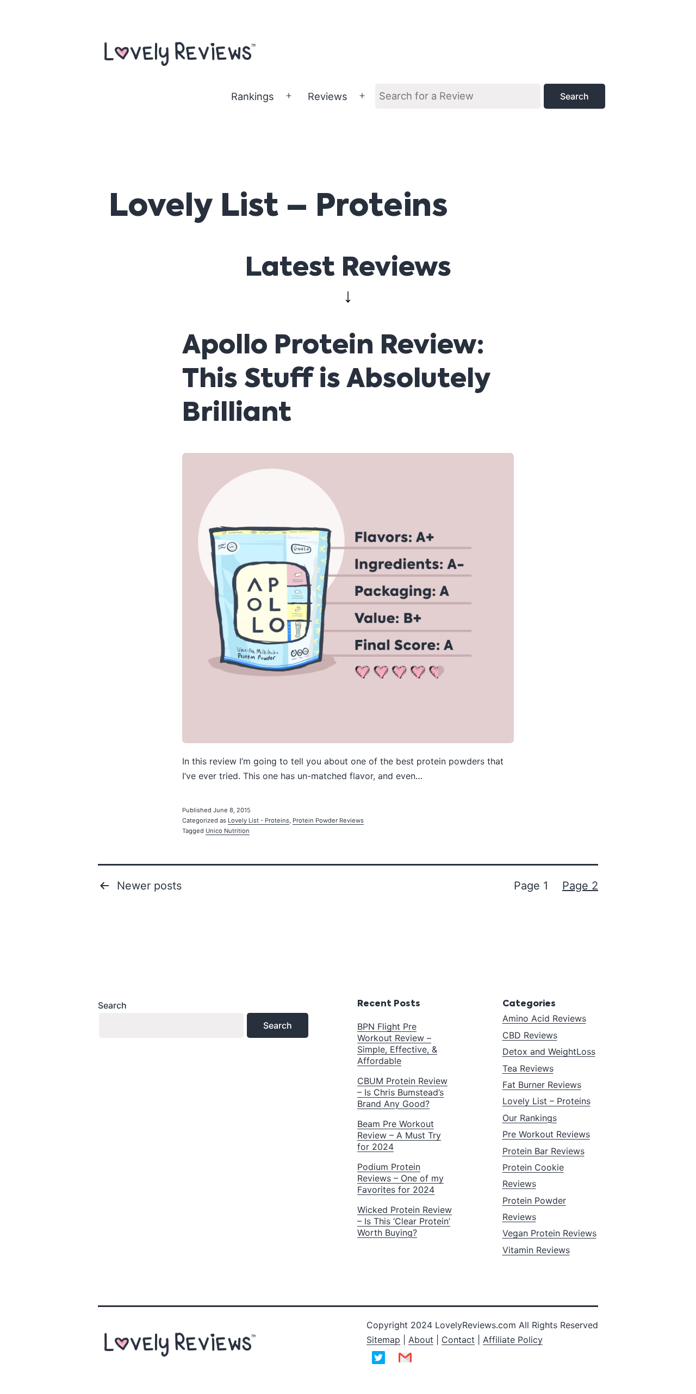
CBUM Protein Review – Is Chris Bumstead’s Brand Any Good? (402, 1092)
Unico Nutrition (228, 831)
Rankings (252, 96)
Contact (458, 1339)
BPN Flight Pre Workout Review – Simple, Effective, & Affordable (397, 1043)
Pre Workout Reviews (546, 1134)
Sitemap (383, 1339)
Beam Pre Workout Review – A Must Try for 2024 (399, 1135)
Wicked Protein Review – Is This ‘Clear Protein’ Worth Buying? (404, 1221)
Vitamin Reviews (536, 1249)
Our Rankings (529, 1117)
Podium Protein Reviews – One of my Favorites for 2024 (400, 1178)
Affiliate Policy (513, 1339)
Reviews (327, 96)
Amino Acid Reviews (544, 1018)
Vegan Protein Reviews (549, 1233)
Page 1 (531, 885)
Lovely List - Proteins (258, 820)
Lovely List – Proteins (546, 1101)
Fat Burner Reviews (541, 1084)
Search (112, 1005)
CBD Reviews (529, 1035)
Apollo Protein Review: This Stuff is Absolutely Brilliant (336, 380)
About (420, 1339)
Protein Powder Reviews (328, 820)
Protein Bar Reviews (543, 1151)
